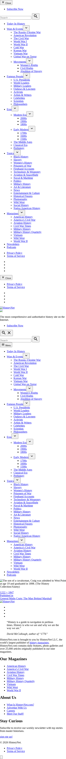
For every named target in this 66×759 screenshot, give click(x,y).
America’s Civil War (24, 219)
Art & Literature (22, 187)
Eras (9, 109)
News (17, 190)
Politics (17, 181)
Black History (21, 156)
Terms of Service (16, 256)
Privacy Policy (14, 252)
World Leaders (21, 82)
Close (8, 3)
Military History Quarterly (27, 232)
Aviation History (22, 222)
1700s (23, 132)
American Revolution (25, 35)
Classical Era (20, 145)
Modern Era (20, 114)
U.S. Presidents (22, 79)
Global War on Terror (25, 56)
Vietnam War (21, 53)
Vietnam (18, 235)
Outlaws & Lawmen (24, 88)
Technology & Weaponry (27, 171)
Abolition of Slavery (31, 71)
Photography (20, 199)
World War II (21, 44)
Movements (20, 61)
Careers (11, 710)
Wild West (19, 202)
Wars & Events (15, 28)
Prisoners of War (22, 165)
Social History (21, 205)
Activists (18, 92)
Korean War (20, 50)
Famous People (15, 76)
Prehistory (19, 148)
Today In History (16, 23)
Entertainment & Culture (27, 193)
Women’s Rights (29, 65)
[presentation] (26, 28)
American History (23, 216)
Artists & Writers (22, 95)
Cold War (19, 47)
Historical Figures (23, 196)
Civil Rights (26, 68)
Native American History (27, 208)
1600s (23, 136)
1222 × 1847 (7, 592)
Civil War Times (22, 226)
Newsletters (13, 244)
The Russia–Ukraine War (27, 32)
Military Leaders (22, 85)
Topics (10, 153)
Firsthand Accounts (24, 168)
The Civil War (21, 38)
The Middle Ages (23, 142)
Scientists (19, 101)
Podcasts (11, 247)
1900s (23, 121)
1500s (23, 139)
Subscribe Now (15, 9)
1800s (23, 124)
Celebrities (19, 98)
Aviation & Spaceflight (26, 174)
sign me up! (6, 736)
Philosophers (20, 104)
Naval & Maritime (23, 177)
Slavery (18, 159)
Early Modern (21, 129)
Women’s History (23, 162)
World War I (20, 41)
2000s (23, 118)
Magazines (12, 213)
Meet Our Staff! (15, 713)
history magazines (39, 642)
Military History (22, 184)
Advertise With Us (17, 707)
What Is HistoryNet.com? (20, 704)
